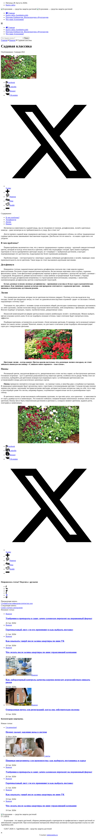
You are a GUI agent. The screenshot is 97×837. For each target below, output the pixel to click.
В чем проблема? (12, 218)
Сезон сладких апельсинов (12, 608)
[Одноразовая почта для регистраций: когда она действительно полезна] (18, 705)
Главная (11, 13)
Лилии (8, 222)
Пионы (8, 224)
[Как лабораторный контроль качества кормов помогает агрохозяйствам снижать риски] (18, 675)
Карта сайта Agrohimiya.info (17, 15)
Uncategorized (11, 727)
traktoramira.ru (52, 835)
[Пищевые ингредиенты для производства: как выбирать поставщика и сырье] (25, 756)
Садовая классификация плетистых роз (17, 603)
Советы (47, 756)
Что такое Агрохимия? (15, 19)
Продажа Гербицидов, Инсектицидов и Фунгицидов (27, 17)
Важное (12, 40)
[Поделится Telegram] (6, 595)
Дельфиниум (11, 220)
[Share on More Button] (7, 192)
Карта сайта (10, 5)
